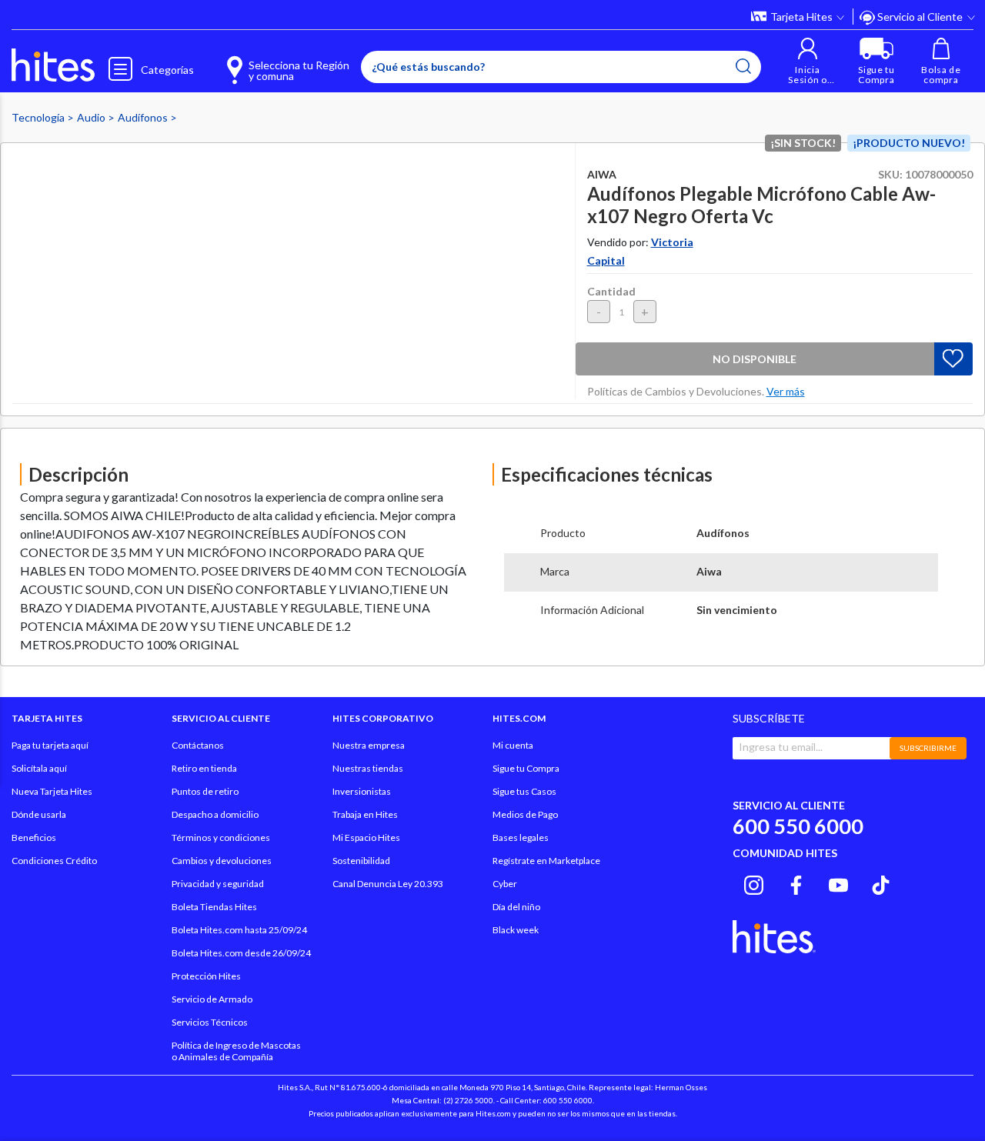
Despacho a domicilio (215, 814)
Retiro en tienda (204, 768)
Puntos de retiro (205, 791)
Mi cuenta (512, 745)
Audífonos (144, 117)
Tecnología (39, 117)
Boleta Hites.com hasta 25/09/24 (239, 930)
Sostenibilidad (361, 860)
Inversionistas (361, 791)
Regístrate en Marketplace (546, 860)
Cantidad (611, 291)
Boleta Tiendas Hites (214, 906)
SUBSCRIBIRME (928, 747)
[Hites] (53, 65)
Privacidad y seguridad (218, 883)
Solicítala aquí (39, 768)
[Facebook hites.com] (796, 882)
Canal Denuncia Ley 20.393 (387, 883)
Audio (92, 117)
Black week (515, 930)
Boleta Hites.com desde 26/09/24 (241, 953)
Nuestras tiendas (367, 768)
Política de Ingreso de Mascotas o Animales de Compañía (236, 1051)
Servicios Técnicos (210, 1022)
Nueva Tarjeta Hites (52, 791)
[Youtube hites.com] (838, 882)
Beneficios (34, 837)
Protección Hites (206, 976)
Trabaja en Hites (365, 814)
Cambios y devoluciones (222, 860)
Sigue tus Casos (524, 791)
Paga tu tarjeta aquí (50, 745)
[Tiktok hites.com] (880, 882)
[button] (807, 61)
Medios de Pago (525, 814)
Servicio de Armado (212, 999)
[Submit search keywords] (743, 66)
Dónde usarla (39, 814)
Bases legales (520, 837)
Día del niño (516, 906)
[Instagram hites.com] (753, 882)
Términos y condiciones (221, 837)
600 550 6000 (798, 826)
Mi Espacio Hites (366, 837)
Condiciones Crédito (54, 860)
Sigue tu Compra (525, 768)
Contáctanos (198, 745)
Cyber (504, 883)
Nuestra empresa (368, 745)
